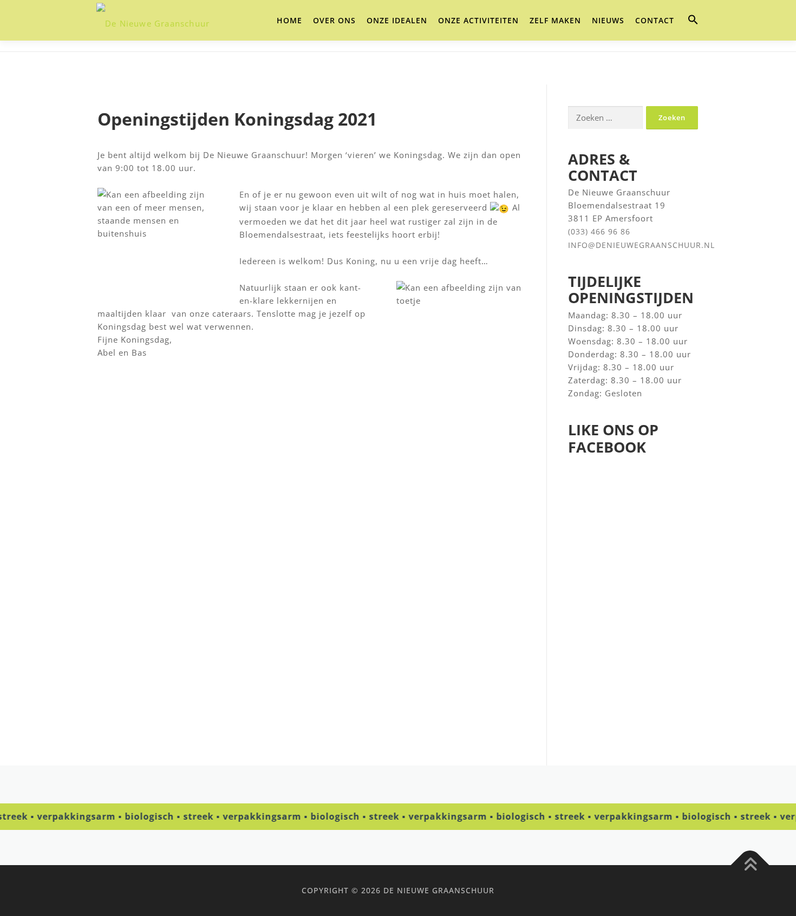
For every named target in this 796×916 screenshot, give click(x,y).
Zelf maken (555, 20)
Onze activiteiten (478, 20)
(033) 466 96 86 (599, 231)
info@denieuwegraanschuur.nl (641, 245)
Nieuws (608, 20)
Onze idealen (397, 20)
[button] (693, 20)
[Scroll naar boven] (750, 865)
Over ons (334, 20)
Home (289, 20)
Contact (654, 20)
